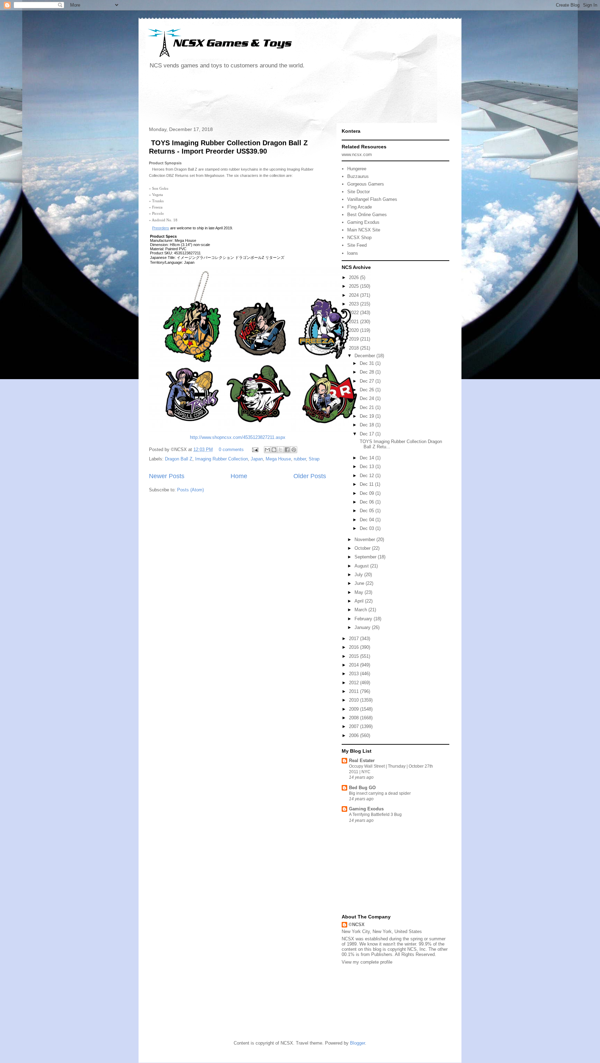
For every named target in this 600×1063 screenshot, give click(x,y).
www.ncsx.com (357, 154)
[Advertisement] (271, 98)
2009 (354, 709)
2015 (354, 656)
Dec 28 (367, 372)
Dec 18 (367, 424)
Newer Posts (166, 476)
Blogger (357, 1043)
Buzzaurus (358, 176)
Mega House (278, 458)
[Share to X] (280, 449)
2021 (354, 321)
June (360, 583)
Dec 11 (367, 484)
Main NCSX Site (363, 229)
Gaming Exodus (363, 222)
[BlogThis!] (273, 449)
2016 (354, 647)
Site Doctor (358, 191)
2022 (354, 312)
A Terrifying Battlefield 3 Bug (375, 814)
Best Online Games (367, 214)
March (361, 609)
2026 (354, 277)
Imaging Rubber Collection (221, 458)
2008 (354, 717)
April (360, 601)
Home (239, 476)
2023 (354, 303)
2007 (354, 726)
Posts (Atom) (190, 489)
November (365, 539)
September (366, 556)
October (363, 548)
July (359, 574)
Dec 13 (367, 466)
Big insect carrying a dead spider (380, 793)
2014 (354, 665)
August (362, 566)
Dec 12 (367, 475)
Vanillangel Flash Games (372, 199)
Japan (257, 458)
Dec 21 (367, 407)
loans (352, 253)
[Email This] (267, 449)
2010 (354, 700)
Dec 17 (367, 433)
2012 (354, 682)
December (365, 355)
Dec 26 (367, 389)
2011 (354, 691)
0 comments (231, 449)
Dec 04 (367, 519)
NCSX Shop (359, 237)
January (363, 627)
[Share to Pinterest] (293, 449)
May (360, 592)
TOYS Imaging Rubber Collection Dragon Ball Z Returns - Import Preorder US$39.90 (228, 147)
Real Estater (362, 760)
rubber (300, 458)
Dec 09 (367, 493)
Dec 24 (367, 398)
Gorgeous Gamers (365, 184)
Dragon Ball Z (178, 458)
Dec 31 (367, 363)
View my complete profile (367, 962)
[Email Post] (255, 449)
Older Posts (309, 476)
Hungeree (356, 168)
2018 (354, 348)
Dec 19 (367, 416)
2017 (354, 638)
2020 (354, 330)
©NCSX (357, 924)
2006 (354, 735)
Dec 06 (367, 502)
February (364, 618)
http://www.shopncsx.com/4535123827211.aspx (237, 437)
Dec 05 (367, 510)
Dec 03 (367, 528)
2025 (354, 286)
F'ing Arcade (359, 207)
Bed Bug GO (362, 787)
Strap (314, 458)
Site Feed (357, 245)
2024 (354, 295)
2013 (354, 673)
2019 (354, 339)
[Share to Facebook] (287, 449)
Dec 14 (367, 457)
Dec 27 (367, 381)
